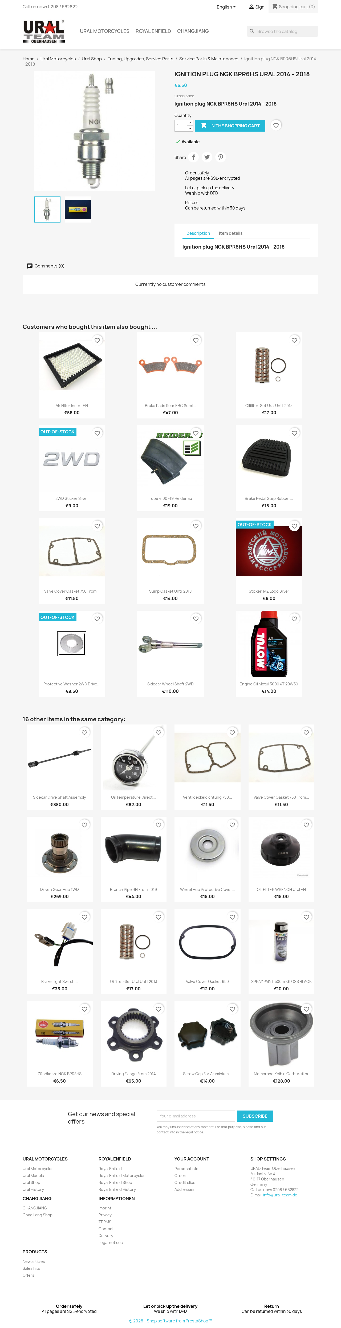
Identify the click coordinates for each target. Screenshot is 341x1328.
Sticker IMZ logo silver (269, 591)
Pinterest (220, 157)
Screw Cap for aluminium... (207, 1073)
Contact (106, 1228)
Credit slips (184, 1182)
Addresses (184, 1189)
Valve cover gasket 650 (207, 981)
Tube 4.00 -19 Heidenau (170, 498)
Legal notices (111, 1242)
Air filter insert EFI (72, 405)
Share (193, 157)
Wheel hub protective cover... (207, 889)
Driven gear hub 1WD (59, 889)
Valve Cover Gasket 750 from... (72, 591)
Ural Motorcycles (104, 31)
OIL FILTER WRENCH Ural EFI (281, 889)
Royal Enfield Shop (115, 1182)
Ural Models (33, 1175)
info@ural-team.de (280, 1194)
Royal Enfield (153, 31)
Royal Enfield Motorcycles (122, 1175)
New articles (34, 1261)
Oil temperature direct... (133, 797)
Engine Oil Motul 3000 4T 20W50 (269, 683)
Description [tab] (198, 233)
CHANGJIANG (193, 31)
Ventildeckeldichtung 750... (207, 797)
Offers (28, 1275)
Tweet (207, 157)
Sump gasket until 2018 (170, 591)
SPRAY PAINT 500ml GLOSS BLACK (281, 981)
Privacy (105, 1214)
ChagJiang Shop (37, 1214)
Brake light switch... (59, 981)
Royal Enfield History (117, 1189)
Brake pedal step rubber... (269, 498)
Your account (191, 1159)
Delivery (106, 1235)
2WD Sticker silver (71, 498)
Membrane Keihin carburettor (281, 1073)
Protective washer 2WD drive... (71, 683)
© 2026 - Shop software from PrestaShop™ (170, 1321)
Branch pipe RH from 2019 (133, 889)
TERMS (105, 1221)
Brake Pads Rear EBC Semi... (170, 405)
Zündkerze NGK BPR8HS (60, 1073)
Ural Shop (31, 1182)
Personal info (186, 1168)
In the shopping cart (230, 125)
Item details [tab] (230, 233)
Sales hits (31, 1268)
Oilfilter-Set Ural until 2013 (269, 405)
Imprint (105, 1207)
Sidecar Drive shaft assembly (59, 797)
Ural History (33, 1189)
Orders (181, 1175)
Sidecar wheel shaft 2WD (170, 683)
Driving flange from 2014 (133, 1073)
